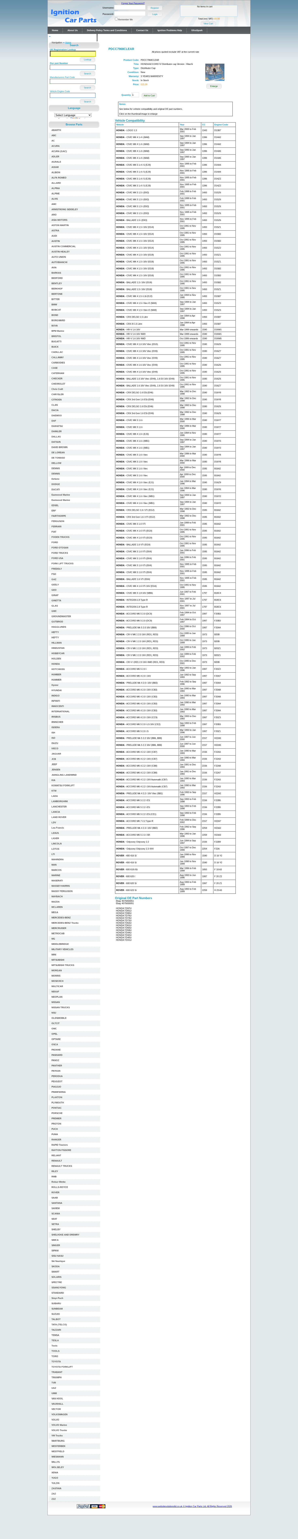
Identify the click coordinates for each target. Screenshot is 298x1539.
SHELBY (55, 1229)
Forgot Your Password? (133, 3)
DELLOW (56, 463)
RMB (54, 1176)
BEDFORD (57, 278)
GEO (54, 590)
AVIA (54, 267)
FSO (53, 574)
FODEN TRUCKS (60, 537)
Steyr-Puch (57, 1298)
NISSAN (55, 1002)
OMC (54, 1028)
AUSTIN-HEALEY (60, 251)
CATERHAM (57, 373)
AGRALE (56, 162)
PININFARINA (58, 1092)
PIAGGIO (56, 1086)
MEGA (54, 912)
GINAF (55, 595)
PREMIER (56, 1118)
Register (155, 8)
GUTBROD (57, 621)
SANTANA (56, 1203)
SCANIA (55, 1213)
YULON (55, 1483)
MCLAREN (57, 907)
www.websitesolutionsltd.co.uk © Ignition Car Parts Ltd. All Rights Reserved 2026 (192, 1506)
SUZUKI (55, 1314)
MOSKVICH (57, 981)
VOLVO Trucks (59, 1430)
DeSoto (55, 479)
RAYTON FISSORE (61, 1150)
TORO (54, 1356)
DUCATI (55, 489)
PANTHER (56, 1065)
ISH (53, 732)
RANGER (56, 1139)
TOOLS (55, 1351)
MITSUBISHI (57, 960)
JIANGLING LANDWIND (64, 775)
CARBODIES (58, 362)
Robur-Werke (58, 1182)
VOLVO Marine (59, 1425)
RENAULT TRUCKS (61, 1166)
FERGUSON (57, 521)
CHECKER (56, 378)
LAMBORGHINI (59, 801)
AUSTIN (55, 241)
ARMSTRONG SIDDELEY (64, 209)
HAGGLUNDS (58, 627)
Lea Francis (57, 828)
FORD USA (57, 558)
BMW (54, 304)
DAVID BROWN (59, 447)
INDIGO (55, 695)
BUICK (55, 347)
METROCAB (57, 933)
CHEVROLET (58, 384)
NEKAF (55, 991)
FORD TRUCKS (59, 553)
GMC (54, 611)
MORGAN (56, 970)
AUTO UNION (58, 257)
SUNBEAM (57, 1308)
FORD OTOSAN (59, 547)
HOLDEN (56, 658)
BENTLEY (56, 283)
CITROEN (56, 399)
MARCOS (56, 870)
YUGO (54, 1478)
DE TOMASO (58, 458)
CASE (54, 368)
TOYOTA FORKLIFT (62, 1367)
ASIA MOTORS (59, 220)
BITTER (55, 299)
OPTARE (56, 1039)
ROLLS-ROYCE (59, 1187)
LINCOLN (56, 843)
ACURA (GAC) (59, 151)
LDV (53, 822)
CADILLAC (57, 352)
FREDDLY (56, 569)
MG (53, 939)
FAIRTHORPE (58, 516)
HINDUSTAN (57, 648)
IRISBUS (55, 717)
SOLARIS (56, 1277)
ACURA (55, 146)
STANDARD (57, 1293)
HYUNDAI (56, 690)
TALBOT (56, 1319)
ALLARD (56, 183)
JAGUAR (56, 754)
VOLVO (55, 1419)
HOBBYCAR (57, 653)
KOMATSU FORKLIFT (63, 785)
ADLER (55, 156)
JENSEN (55, 769)
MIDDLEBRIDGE (60, 944)
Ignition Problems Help (170, 30)
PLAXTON (56, 1097)
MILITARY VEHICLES (62, 949)
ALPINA (55, 188)
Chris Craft (57, 389)
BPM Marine (57, 331)
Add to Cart (149, 95)
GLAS (54, 606)
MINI (53, 954)
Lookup (87, 59)
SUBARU (56, 1303)
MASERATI (57, 880)
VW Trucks (57, 1435)
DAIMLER (56, 431)
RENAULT (56, 1160)
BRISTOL (56, 336)
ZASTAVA (56, 1488)
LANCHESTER (59, 806)
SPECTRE (56, 1282)
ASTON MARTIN (60, 225)
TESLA (55, 1340)
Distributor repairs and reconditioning (72, 37)
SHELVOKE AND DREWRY (65, 1234)
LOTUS (55, 849)
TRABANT (56, 1372)
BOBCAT (56, 310)
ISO (53, 738)
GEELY (55, 584)
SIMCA (55, 1240)
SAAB (54, 1197)
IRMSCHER (57, 722)
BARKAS (56, 273)
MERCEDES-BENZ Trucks (64, 923)
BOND (54, 315)
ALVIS (54, 199)
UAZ (53, 1388)
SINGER (55, 1245)
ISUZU (54, 743)
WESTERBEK (58, 1446)
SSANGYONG (58, 1287)
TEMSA (55, 1335)
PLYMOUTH (57, 1102)
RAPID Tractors (59, 1145)
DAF (53, 421)
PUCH (54, 1129)
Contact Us (142, 30)
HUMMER (56, 680)
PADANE (56, 1049)
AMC (54, 204)
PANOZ (55, 1060)
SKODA (55, 1266)
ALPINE (55, 193)
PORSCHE (56, 1113)
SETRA (55, 1224)
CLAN (54, 405)
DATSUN (56, 442)
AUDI (54, 236)
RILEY (54, 1171)
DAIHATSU (57, 426)
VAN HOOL (57, 1398)
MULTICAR (57, 986)
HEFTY (55, 632)
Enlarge (214, 86)
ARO (54, 214)
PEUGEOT (56, 1081)
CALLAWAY (57, 357)
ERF (53, 510)
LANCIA (55, 812)
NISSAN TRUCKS (60, 1007)
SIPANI (55, 1250)
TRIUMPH (56, 1377)
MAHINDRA (57, 859)
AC (53, 140)
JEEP (54, 764)
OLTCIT (55, 1023)
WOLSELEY (57, 1467)
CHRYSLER (57, 394)
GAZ (53, 579)
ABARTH (56, 130)
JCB (53, 759)
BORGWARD (58, 320)
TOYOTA (56, 1361)
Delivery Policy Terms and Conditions (107, 30)
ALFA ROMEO (58, 177)
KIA (53, 780)
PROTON (56, 1123)
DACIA (55, 410)
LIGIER (55, 838)
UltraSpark (197, 30)
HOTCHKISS (58, 669)
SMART (55, 1271)
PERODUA (57, 1076)
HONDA (55, 664)
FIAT (53, 532)
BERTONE (56, 294)
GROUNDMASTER (61, 616)
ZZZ (53, 1499)
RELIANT (56, 1155)
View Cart (208, 23)
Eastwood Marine (60, 495)
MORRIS (55, 976)
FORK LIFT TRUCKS (62, 563)
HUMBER (56, 674)
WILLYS (55, 1462)
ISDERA (55, 727)
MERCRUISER (58, 928)
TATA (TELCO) (59, 1324)
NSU (53, 1012)
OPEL (54, 1034)
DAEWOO (56, 415)
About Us (73, 30)
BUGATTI (56, 341)
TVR (53, 1382)
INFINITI (55, 701)
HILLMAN (56, 643)
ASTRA (55, 230)
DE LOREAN (58, 452)
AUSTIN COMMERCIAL (63, 246)
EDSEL (55, 505)
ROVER (55, 1192)
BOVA (54, 325)
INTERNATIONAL (60, 711)
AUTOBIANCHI (59, 262)
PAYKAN (55, 1071)
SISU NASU (57, 1256)
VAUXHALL (57, 1404)
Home (55, 30)
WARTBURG (58, 1441)
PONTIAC (56, 1108)
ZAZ (53, 1493)
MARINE (55, 875)
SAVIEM (55, 1208)
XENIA (54, 1472)
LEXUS (55, 833)
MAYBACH (57, 896)
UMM (54, 1393)
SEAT (54, 1219)
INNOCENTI (57, 706)
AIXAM (55, 167)
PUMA (54, 1134)
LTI (53, 854)
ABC (53, 135)
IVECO (54, 748)
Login (155, 14)
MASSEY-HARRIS (60, 886)
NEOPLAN (56, 997)
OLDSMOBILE (58, 1018)
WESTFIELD (57, 1451)
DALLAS (56, 436)
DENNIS (55, 468)
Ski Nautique (58, 1261)
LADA (54, 796)
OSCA (54, 1044)
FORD (54, 542)
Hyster (54, 685)
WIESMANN (57, 1456)
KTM (53, 791)
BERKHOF (57, 288)
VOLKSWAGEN (59, 1414)
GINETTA (56, 600)
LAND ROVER (58, 817)
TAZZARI (56, 1330)
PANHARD (56, 1055)
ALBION (55, 172)
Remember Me (125, 19)
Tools (54, 1345)
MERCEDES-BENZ (61, 917)
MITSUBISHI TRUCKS (62, 965)
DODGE (55, 484)
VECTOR (56, 1409)
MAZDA (55, 902)
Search (87, 73)
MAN (54, 865)
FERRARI (56, 526)
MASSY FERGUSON (62, 891)
